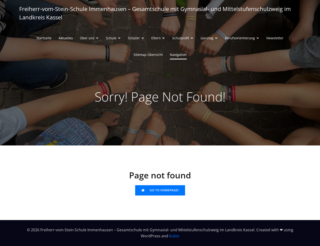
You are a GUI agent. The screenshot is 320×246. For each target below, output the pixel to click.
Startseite (44, 38)
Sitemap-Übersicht (148, 54)
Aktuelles (66, 38)
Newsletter (274, 38)
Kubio (174, 236)
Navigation (178, 54)
